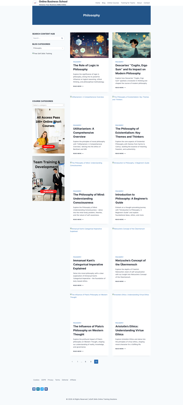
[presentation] (89, 45)
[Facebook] (46, 389)
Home (98, 3)
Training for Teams (128, 3)
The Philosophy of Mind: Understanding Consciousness (89, 198)
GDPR (43, 380)
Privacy (50, 380)
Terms (57, 380)
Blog (103, 3)
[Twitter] (42, 389)
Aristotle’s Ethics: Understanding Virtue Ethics (129, 330)
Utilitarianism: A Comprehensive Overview (83, 132)
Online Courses (113, 3)
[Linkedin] (34, 389)
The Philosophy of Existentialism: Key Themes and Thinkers (129, 132)
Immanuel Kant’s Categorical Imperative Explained (88, 264)
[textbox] (48, 105)
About (139, 3)
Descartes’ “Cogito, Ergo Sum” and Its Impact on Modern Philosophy (131, 69)
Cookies (36, 380)
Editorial (65, 380)
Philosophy (77, 62)
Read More (78, 86)
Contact (147, 3)
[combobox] (48, 105)
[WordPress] (38, 389)
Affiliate (73, 380)
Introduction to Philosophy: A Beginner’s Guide (131, 198)
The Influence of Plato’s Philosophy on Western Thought (88, 330)
